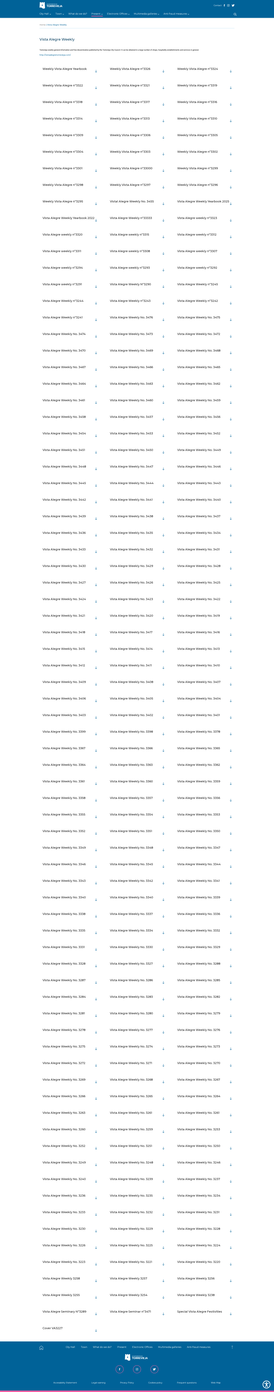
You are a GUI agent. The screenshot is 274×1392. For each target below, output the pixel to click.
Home (43, 25)
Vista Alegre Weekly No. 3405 (131, 698)
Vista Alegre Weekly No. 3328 (64, 963)
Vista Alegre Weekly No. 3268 (131, 1079)
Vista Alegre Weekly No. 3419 (198, 615)
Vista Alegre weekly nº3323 (197, 218)
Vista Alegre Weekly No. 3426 (131, 582)
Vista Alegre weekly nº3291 (62, 284)
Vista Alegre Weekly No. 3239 (131, 1179)
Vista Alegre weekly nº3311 (62, 251)
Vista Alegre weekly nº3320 (62, 234)
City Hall (70, 1347)
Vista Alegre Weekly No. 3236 (64, 1195)
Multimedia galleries (169, 1347)
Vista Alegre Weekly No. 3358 (64, 798)
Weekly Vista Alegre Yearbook (65, 69)
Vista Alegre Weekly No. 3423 (131, 599)
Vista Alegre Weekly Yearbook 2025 (203, 201)
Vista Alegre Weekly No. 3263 (64, 1112)
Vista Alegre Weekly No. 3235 (131, 1195)
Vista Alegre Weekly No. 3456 (198, 417)
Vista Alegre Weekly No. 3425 (198, 582)
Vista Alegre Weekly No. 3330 (131, 947)
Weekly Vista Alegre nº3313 (130, 118)
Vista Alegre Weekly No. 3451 (64, 450)
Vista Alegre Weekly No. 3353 (198, 814)
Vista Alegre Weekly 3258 (61, 1278)
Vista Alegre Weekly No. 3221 (131, 1262)
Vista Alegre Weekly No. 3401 (198, 715)
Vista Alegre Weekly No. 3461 (64, 400)
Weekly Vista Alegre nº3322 (63, 85)
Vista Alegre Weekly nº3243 (130, 301)
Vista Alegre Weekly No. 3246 (198, 1162)
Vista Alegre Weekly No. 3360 (131, 781)
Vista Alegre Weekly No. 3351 (131, 831)
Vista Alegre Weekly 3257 (128, 1278)
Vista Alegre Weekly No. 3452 (198, 433)
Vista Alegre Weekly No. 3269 (64, 1079)
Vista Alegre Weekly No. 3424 (64, 599)
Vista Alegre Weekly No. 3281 (64, 1013)
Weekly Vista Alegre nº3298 (63, 185)
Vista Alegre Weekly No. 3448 (64, 466)
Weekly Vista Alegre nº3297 (130, 185)
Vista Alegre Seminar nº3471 (130, 1311)
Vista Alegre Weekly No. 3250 (198, 1146)
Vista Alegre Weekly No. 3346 (64, 864)
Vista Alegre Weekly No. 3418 (64, 632)
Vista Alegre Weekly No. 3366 (131, 748)
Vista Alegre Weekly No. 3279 (198, 1013)
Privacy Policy (127, 1382)
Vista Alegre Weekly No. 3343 (64, 880)
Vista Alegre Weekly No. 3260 (64, 1129)
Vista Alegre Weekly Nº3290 (130, 284)
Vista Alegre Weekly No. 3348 (131, 847)
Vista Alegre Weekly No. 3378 (198, 731)
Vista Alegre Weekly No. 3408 (131, 682)
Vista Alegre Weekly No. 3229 (131, 1228)
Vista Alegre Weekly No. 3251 (131, 1146)
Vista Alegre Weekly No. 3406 (64, 698)
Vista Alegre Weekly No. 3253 (198, 1129)
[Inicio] (52, 5)
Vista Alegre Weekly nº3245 (197, 284)
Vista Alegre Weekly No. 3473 (131, 334)
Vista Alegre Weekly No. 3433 (64, 549)
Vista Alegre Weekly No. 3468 (198, 350)
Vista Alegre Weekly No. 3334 (131, 930)
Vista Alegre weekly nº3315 (129, 234)
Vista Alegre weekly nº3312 (196, 234)
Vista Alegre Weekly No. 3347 (198, 847)
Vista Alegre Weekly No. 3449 (199, 450)
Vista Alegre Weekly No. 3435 (131, 533)
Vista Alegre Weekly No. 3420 (131, 615)
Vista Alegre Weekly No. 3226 (64, 1245)
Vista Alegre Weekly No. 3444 (132, 483)
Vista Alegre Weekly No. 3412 (64, 665)
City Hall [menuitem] (44, 14)
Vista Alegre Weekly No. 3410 (198, 665)
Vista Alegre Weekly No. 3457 (131, 417)
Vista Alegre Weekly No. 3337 (131, 914)
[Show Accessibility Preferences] (266, 1384)
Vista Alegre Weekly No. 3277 (131, 1030)
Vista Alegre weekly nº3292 (197, 267)
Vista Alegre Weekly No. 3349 (64, 847)
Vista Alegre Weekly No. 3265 (131, 1096)
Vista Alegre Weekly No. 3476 (131, 317)
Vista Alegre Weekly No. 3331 (64, 947)
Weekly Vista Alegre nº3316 (197, 102)
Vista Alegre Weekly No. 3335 (64, 930)
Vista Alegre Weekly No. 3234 (198, 1195)
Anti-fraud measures (198, 1347)
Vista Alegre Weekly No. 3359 (198, 781)
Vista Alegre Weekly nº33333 (131, 218)
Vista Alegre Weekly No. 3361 (64, 781)
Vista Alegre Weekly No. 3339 (198, 897)
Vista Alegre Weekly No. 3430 (64, 566)
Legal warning (98, 1382)
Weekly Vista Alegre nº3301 (62, 168)
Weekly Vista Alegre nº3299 (197, 168)
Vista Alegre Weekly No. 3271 (131, 1063)
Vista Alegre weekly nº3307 (197, 251)
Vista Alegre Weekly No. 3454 (64, 433)
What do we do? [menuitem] (77, 14)
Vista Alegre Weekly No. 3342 (131, 880)
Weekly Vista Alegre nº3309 (63, 135)
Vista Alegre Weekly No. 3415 (64, 649)
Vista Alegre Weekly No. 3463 (131, 383)
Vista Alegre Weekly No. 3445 (64, 483)
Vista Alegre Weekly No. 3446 (199, 466)
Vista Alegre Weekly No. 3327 (131, 963)
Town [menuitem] (58, 14)
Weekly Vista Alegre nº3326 (130, 69)
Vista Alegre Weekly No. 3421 (64, 615)
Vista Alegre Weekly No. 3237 (198, 1179)
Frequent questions (187, 1382)
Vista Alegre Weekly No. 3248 (131, 1162)
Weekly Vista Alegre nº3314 (63, 118)
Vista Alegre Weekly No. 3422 (198, 599)
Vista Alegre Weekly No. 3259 (131, 1129)
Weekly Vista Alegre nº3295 (63, 201)
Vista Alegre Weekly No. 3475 (198, 317)
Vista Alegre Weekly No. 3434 (199, 533)
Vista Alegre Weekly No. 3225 (131, 1245)
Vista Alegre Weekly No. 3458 (64, 417)
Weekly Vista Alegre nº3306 (130, 135)
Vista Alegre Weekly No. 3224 (198, 1245)
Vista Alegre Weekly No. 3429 (131, 566)
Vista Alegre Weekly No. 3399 (64, 731)
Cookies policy (155, 1382)
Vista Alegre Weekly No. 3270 (198, 1063)
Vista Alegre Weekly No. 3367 (64, 748)
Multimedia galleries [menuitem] (145, 14)
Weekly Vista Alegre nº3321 (130, 85)
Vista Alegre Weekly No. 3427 (64, 582)
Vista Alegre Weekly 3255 (61, 1295)
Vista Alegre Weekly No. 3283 (131, 996)
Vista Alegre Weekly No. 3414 (131, 649)
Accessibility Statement (65, 1382)
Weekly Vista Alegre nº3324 (197, 69)
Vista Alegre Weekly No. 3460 (131, 400)
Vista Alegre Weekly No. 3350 (198, 831)
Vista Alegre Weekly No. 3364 (64, 764)
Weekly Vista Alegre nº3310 (197, 118)
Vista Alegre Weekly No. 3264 (198, 1096)
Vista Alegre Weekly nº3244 (63, 301)
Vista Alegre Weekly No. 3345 (131, 864)
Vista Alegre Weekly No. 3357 (131, 798)
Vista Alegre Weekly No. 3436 (64, 533)
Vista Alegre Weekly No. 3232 (131, 1212)
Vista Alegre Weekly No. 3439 (64, 516)
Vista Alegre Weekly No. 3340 (64, 897)
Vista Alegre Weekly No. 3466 (131, 367)
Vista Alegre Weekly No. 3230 (64, 1228)
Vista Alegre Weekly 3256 (195, 1278)
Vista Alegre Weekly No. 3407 (198, 682)
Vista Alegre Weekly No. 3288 (198, 963)
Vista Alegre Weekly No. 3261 (131, 1112)
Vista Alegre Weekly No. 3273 (198, 1046)
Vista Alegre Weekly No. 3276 (198, 1030)
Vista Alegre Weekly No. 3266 (64, 1096)
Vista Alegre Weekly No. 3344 (199, 864)
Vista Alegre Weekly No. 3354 (131, 814)
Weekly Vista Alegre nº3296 (197, 185)
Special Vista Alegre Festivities (199, 1311)
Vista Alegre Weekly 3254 (128, 1295)
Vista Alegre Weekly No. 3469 (131, 350)
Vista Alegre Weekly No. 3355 (64, 814)
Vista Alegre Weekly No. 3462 (198, 383)
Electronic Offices (142, 1347)
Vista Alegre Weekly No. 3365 (198, 748)
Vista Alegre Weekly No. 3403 (64, 715)
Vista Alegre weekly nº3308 (130, 251)
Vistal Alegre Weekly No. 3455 (132, 201)
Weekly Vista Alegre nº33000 (131, 168)
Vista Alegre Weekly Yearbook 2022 (68, 218)
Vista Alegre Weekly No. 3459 (198, 400)
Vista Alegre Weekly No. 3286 (131, 980)
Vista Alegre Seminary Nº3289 (64, 1311)
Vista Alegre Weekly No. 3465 (198, 367)
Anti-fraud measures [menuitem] (175, 14)
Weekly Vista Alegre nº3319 (197, 85)
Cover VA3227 (53, 1328)
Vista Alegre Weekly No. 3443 (199, 483)
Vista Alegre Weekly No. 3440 (199, 499)
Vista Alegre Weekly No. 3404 (199, 698)
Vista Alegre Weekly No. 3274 (131, 1046)
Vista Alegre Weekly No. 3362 (198, 764)
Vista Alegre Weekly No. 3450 (131, 450)
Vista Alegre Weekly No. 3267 (198, 1079)
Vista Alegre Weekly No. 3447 (131, 466)
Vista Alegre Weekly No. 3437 (198, 516)
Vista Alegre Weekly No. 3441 (131, 499)
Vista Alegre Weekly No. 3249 (64, 1162)
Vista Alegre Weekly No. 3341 (198, 880)
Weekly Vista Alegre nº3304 (63, 151)
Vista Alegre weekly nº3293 (130, 267)
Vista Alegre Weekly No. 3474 (64, 334)
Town (84, 1347)
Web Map (216, 1382)
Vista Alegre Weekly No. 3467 (64, 367)
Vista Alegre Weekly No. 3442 (64, 499)
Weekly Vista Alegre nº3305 (197, 135)
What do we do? (102, 1347)
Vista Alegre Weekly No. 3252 (64, 1146)
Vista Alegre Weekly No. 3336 (198, 914)
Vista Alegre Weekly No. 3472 (198, 334)
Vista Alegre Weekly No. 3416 (198, 632)
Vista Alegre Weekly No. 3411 (131, 665)
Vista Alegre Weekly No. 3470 (64, 350)
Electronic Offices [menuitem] (117, 14)
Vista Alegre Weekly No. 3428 (198, 566)
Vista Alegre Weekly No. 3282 (198, 996)
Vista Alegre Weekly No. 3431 (198, 549)
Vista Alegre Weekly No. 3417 (131, 632)
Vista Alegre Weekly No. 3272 (64, 1063)
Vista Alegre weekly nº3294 (63, 267)
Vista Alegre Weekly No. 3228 (198, 1228)
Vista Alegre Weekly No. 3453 (131, 433)
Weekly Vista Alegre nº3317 (130, 102)
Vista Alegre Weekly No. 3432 (131, 549)
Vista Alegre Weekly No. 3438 (131, 516)
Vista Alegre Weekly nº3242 (197, 301)
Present (121, 1347)
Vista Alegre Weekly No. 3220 (198, 1262)
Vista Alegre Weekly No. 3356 (198, 798)
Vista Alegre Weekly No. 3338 (64, 914)
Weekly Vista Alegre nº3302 (197, 151)
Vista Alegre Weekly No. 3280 (131, 1013)
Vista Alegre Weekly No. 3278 (64, 1030)
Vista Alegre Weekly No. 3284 (64, 996)
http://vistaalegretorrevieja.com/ (55, 55)
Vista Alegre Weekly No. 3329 (198, 947)
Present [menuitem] (95, 14)
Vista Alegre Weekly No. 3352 (64, 831)
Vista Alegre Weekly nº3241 (63, 317)
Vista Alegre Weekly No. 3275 (64, 1046)
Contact (218, 5)
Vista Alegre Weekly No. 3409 (64, 682)
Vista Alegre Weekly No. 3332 (198, 930)
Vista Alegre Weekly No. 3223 (64, 1262)
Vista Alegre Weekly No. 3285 (198, 980)
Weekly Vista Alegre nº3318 (62, 102)
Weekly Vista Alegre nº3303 (130, 151)
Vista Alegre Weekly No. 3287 (64, 980)
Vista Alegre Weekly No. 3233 (64, 1212)
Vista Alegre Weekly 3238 (196, 1295)
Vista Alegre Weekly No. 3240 (64, 1179)
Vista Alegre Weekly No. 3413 (198, 649)
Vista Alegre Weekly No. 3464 (64, 383)
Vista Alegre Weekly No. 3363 (131, 764)
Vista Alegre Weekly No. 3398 (131, 731)
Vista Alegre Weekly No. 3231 (198, 1212)
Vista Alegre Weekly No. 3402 (131, 715)
